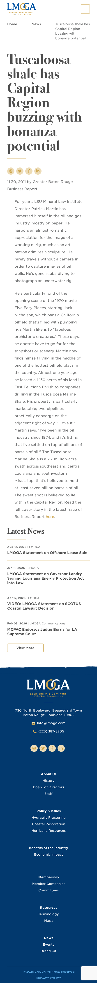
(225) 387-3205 (51, 731)
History (49, 780)
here (50, 517)
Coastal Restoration (48, 824)
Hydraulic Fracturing (49, 817)
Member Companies (48, 884)
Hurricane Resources (49, 830)
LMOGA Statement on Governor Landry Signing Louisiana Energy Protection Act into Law (45, 578)
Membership (48, 877)
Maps (48, 920)
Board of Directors (48, 787)
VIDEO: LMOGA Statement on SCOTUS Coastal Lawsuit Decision (44, 606)
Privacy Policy (48, 978)
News (36, 24)
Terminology (48, 914)
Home (12, 24)
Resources (48, 907)
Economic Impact (48, 854)
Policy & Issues (49, 811)
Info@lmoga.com (51, 723)
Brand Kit (48, 951)
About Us (48, 774)
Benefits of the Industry (48, 848)
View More (25, 648)
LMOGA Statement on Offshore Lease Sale (47, 553)
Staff (48, 793)
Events (48, 944)
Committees (48, 890)
